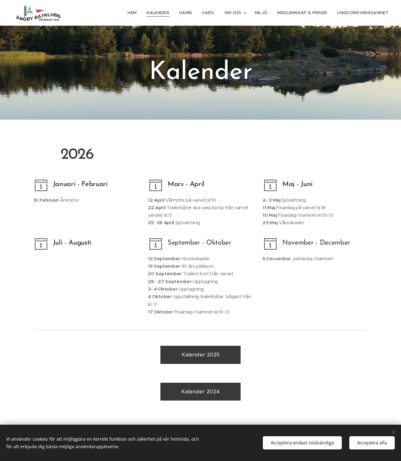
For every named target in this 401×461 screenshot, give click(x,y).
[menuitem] (134, 13)
